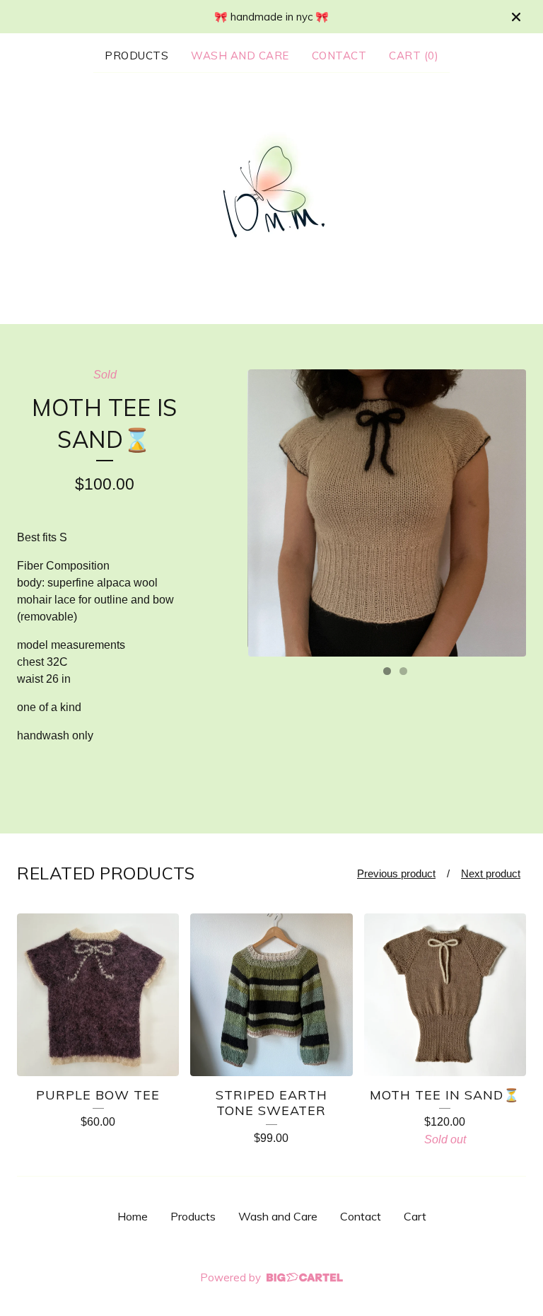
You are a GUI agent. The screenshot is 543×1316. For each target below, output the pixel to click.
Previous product (396, 873)
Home (132, 1216)
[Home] (271, 197)
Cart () (413, 55)
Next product (490, 873)
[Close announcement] (516, 17)
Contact (339, 55)
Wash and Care (240, 55)
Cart (415, 1216)
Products (136, 55)
